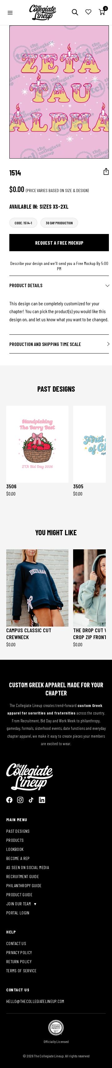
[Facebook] (9, 800)
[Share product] (106, 171)
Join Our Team (19, 903)
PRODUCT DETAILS (25, 285)
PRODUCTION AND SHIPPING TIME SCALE (45, 344)
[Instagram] (20, 800)
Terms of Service (21, 970)
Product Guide (19, 894)
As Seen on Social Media (27, 867)
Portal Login (18, 912)
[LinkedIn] (42, 800)
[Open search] (75, 13)
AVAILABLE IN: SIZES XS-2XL (38, 206)
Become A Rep (18, 858)
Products (15, 840)
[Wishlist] (88, 12)
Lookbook (14, 849)
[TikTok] (31, 800)
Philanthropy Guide (23, 885)
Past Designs (18, 831)
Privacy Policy (19, 952)
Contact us (16, 943)
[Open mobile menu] (10, 12)
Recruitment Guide (22, 876)
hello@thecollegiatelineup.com (35, 1001)
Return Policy (18, 961)
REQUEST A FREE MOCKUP (59, 243)
